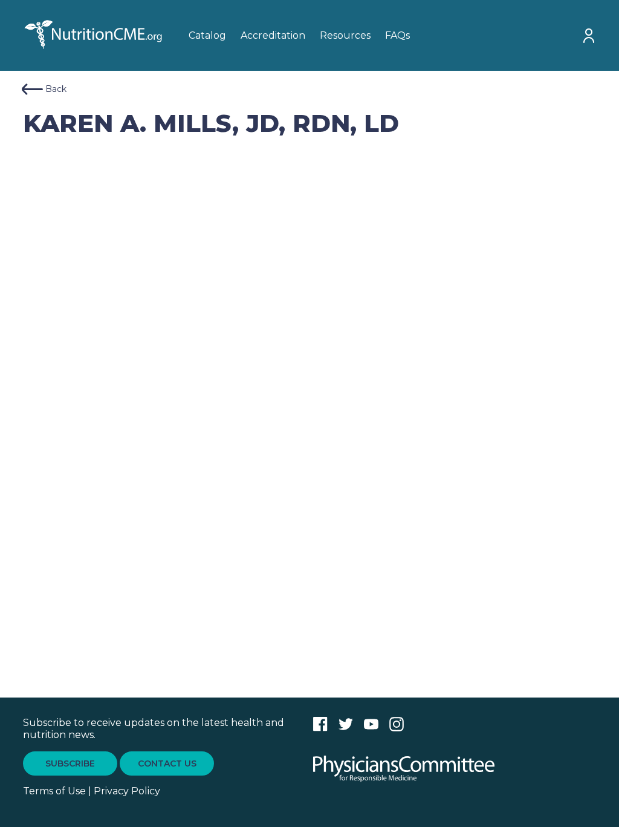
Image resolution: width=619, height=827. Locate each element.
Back (55, 88)
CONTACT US (167, 763)
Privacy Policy (127, 791)
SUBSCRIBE (70, 763)
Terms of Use (54, 791)
